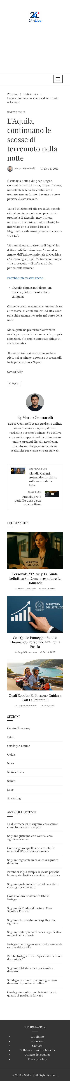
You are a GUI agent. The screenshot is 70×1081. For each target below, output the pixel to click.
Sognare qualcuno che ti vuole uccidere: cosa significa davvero (33, 886)
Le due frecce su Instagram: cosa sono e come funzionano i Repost (32, 825)
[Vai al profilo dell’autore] (35, 402)
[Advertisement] (35, 46)
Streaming (14, 798)
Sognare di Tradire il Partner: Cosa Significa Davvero (29, 910)
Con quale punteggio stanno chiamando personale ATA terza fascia (35, 642)
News (10, 763)
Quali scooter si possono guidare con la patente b (35, 697)
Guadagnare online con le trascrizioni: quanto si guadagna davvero (32, 994)
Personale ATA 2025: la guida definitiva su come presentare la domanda (35, 578)
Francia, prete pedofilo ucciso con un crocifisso (28, 498)
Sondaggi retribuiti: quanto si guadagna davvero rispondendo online (32, 982)
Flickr (19, 372)
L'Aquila (14, 383)
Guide (11, 754)
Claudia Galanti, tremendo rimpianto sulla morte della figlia (43, 477)
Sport (10, 789)
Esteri (11, 737)
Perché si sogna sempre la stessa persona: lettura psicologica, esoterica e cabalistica (33, 873)
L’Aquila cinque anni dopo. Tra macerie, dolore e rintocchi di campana (32, 292)
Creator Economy (18, 728)
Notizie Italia (16, 112)
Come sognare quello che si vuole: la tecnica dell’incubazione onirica (30, 850)
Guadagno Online (18, 746)
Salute (11, 781)
